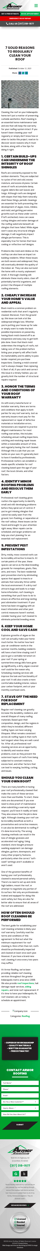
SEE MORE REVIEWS (19, 1205)
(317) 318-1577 (20, 1166)
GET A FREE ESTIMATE (10, 14)
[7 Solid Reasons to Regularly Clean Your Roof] (20, 94)
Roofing (26, 1016)
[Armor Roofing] (12, 5)
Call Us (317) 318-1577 (21, 23)
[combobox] (20, 1102)
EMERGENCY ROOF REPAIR (20, 18)
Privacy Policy (23, 1243)
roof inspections (25, 983)
